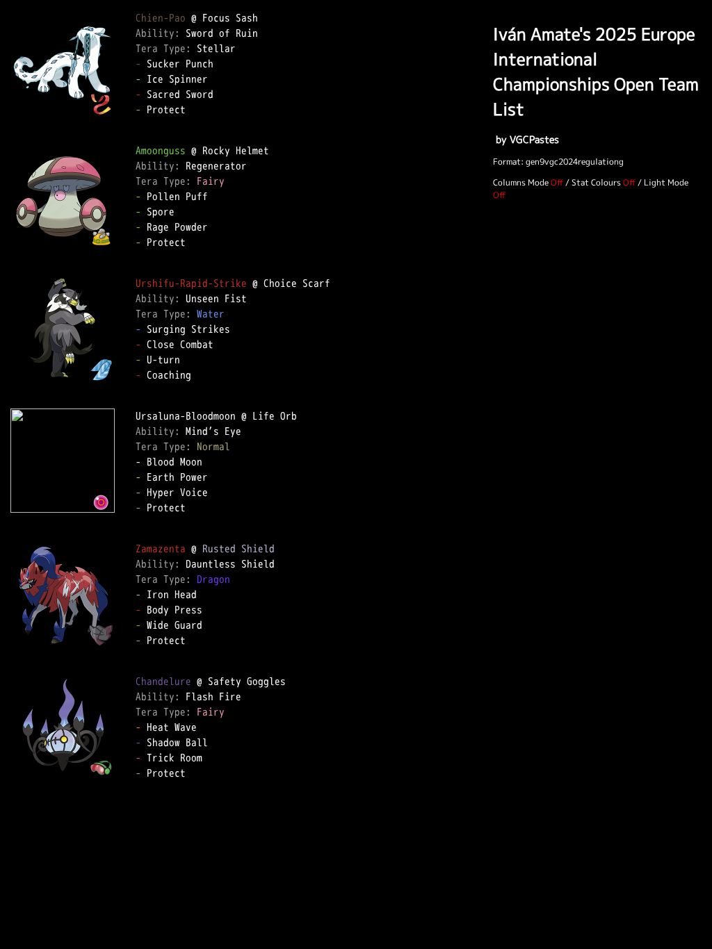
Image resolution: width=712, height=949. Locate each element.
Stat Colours (596, 182)
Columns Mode (521, 182)
